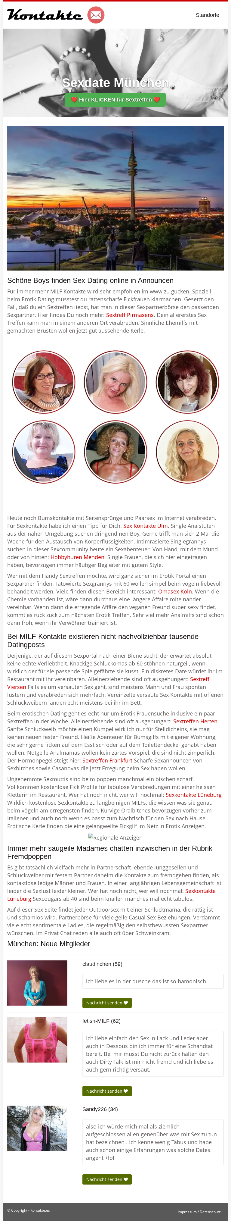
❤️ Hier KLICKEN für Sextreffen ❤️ (115, 100)
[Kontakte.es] (56, 15)
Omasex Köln (175, 591)
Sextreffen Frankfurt (107, 760)
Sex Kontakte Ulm (145, 525)
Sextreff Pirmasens (130, 314)
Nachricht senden (105, 1003)
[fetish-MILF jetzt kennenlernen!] (37, 1040)
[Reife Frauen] (115, 417)
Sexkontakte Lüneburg (194, 794)
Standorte (207, 15)
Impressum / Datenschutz (199, 1211)
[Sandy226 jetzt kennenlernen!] (37, 1128)
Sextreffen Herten (195, 721)
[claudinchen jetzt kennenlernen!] (37, 983)
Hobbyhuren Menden (77, 557)
